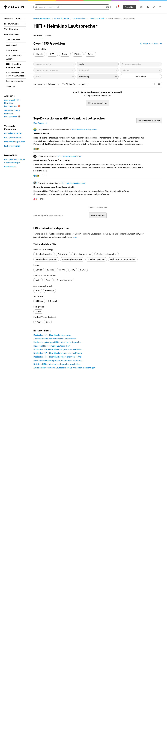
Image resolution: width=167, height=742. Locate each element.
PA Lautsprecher (12, 146)
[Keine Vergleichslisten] (148, 7)
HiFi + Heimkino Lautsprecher (13, 66)
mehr (75, 237)
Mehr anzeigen (98, 215)
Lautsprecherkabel (15, 81)
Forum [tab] (48, 35)
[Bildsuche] (107, 7)
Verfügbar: (67, 84)
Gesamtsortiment (12, 18)
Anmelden (129, 7)
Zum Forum (38, 123)
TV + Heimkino (11, 29)
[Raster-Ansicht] (153, 84)
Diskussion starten (151, 120)
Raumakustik (10, 166)
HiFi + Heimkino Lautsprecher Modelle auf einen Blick (58, 360)
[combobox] (52, 84)
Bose (90, 54)
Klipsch (39, 54)
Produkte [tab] (37, 35)
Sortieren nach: (40, 84)
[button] (62, 215)
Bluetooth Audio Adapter (14, 57)
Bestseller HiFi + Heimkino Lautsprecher (52, 335)
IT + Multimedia (11, 24)
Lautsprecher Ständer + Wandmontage (16, 74)
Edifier (77, 54)
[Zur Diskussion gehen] (97, 139)
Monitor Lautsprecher (14, 141)
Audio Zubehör (13, 39)
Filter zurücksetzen (152, 43)
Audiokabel (11, 45)
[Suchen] (36, 7)
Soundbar (10, 86)
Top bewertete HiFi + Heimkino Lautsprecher (54, 338)
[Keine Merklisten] (154, 7)
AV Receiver (12, 50)
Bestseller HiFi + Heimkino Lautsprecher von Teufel (57, 357)
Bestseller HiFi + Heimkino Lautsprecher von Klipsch (57, 353)
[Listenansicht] (159, 84)
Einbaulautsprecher (13, 133)
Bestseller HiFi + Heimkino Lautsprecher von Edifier (57, 349)
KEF (52, 54)
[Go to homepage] (14, 7)
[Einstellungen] (117, 7)
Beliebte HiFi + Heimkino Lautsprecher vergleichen (57, 364)
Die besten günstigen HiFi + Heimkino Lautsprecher (57, 342)
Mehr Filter (140, 76)
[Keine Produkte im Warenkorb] (160, 7)
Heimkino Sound (11, 34)
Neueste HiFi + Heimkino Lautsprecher (51, 346)
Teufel (65, 54)
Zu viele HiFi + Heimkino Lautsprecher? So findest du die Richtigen (64, 368)
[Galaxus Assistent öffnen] (141, 7)
